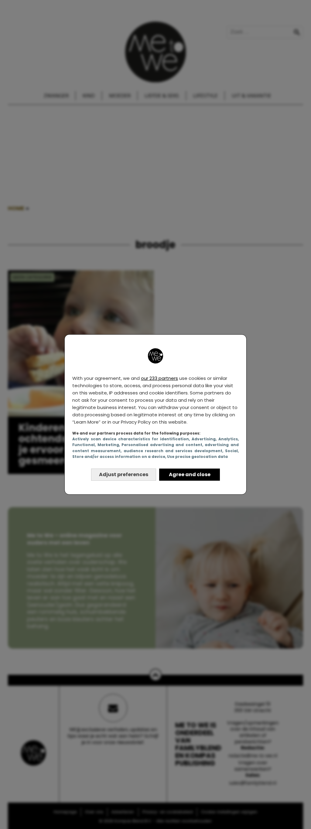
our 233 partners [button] (159, 378)
